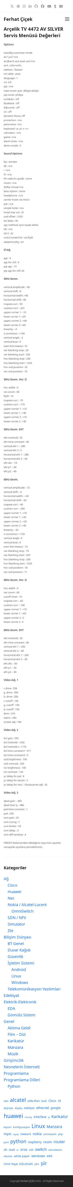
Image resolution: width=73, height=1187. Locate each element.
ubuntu (8, 1156)
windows (38, 1156)
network (25, 1134)
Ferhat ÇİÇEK (28, 1181)
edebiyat (29, 1108)
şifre (36, 1164)
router (59, 1141)
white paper (22, 1156)
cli (59, 1100)
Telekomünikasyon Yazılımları (34, 989)
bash (44, 1101)
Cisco (12, 885)
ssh (31, 1150)
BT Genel (16, 943)
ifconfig (28, 1117)
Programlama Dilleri (22, 1079)
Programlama (16, 1073)
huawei (13, 1116)
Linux (16, 976)
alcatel (18, 1099)
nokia (37, 1133)
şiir (44, 1163)
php (60, 1134)
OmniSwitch (22, 911)
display (18, 1108)
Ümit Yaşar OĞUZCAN (18, 1164)
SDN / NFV (17, 917)
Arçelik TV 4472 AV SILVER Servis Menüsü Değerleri (33, 32)
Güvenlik (15, 956)
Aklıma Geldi (19, 1028)
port (6, 1142)
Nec (11, 898)
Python (14, 1086)
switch (41, 1149)
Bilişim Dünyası (17, 937)
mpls (7, 1134)
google (56, 1108)
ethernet (42, 1107)
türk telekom (55, 1149)
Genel (9, 1021)
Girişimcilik (14, 1060)
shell (12, 1150)
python (18, 1141)
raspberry (35, 1142)
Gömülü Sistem (21, 1015)
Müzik (13, 1053)
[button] (67, 19)
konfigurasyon (21, 1127)
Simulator (16, 924)
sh (5, 1149)
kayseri (7, 1127)
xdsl (49, 1156)
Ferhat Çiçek (18, 19)
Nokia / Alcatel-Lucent (27, 904)
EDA (11, 1008)
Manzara (15, 1047)
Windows (19, 982)
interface (40, 1117)
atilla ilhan (33, 1101)
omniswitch (50, 1134)
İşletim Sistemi (21, 963)
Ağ (6, 878)
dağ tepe (8, 1108)
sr (18, 1149)
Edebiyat (11, 995)
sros (23, 1149)
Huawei (14, 891)
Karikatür (16, 1040)
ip (49, 1117)
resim (47, 1142)
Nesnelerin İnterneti (22, 1066)
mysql (16, 1134)
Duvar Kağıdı (19, 950)
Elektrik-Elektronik (20, 1002)
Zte (10, 930)
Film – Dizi (17, 1034)
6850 (6, 1101)
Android (18, 969)
